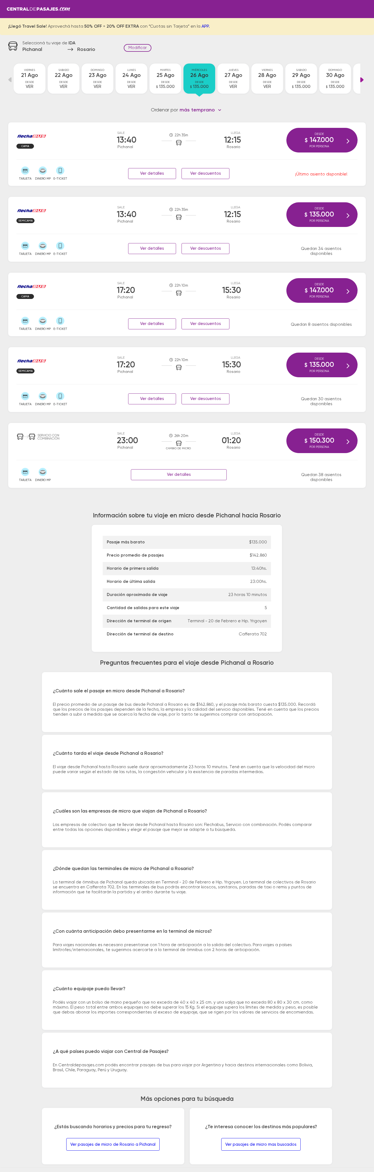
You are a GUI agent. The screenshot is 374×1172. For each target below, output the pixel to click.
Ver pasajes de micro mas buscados (261, 1144)
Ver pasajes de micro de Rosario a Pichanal (113, 1144)
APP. (206, 26)
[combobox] (200, 110)
